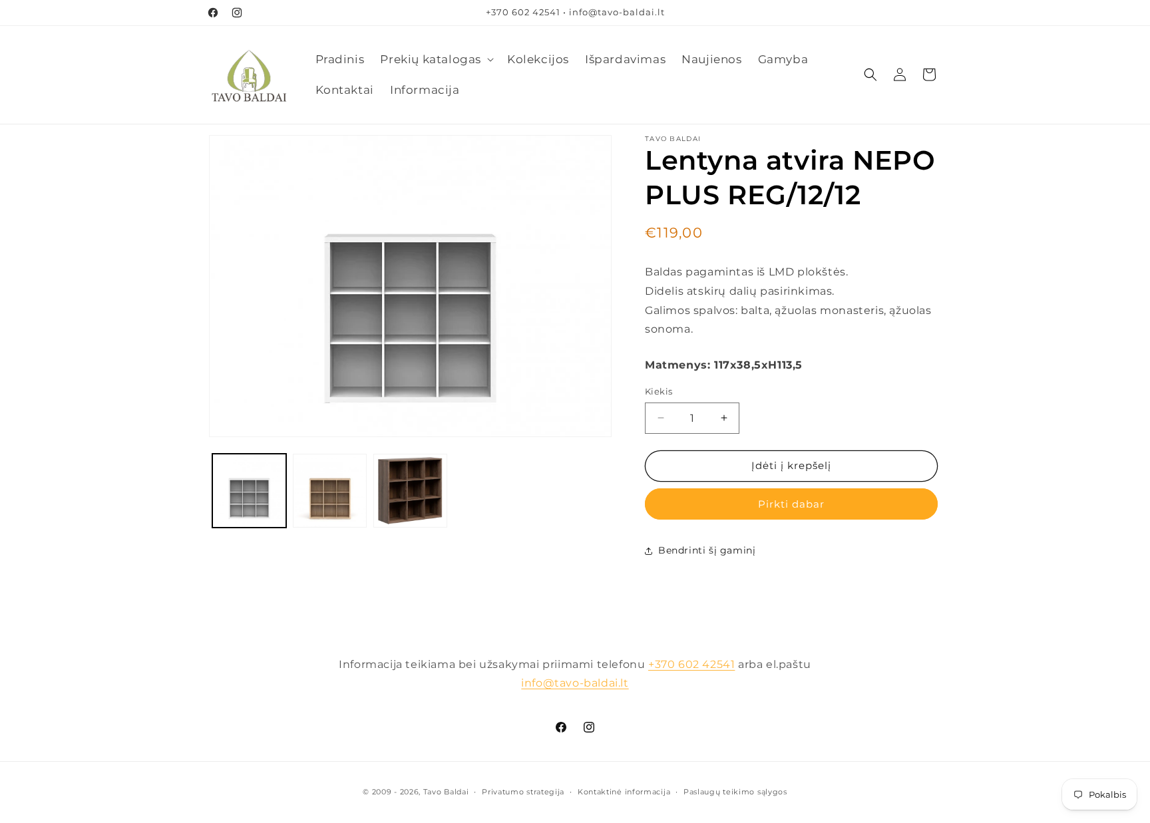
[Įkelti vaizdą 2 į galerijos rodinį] (330, 491)
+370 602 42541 (691, 664)
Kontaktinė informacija (624, 791)
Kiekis (658, 391)
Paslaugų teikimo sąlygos (735, 791)
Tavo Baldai (446, 791)
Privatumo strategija (523, 791)
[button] (435, 59)
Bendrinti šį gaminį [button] (706, 550)
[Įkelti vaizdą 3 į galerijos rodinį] (410, 491)
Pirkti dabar (791, 504)
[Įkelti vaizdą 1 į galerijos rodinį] (249, 491)
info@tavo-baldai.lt (574, 683)
